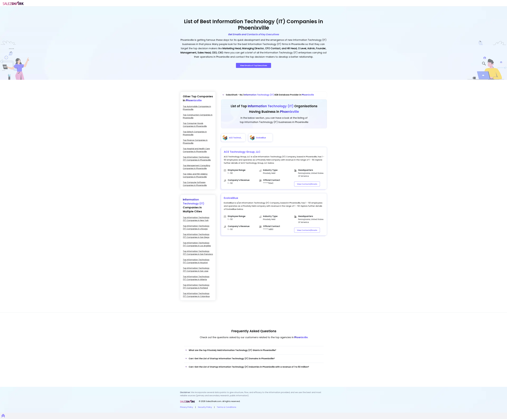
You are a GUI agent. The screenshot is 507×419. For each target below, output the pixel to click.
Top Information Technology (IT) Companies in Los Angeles (197, 244)
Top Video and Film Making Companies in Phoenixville (195, 175)
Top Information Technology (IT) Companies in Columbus (196, 295)
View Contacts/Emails (307, 184)
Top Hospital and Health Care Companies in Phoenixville (196, 150)
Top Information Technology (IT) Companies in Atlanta (196, 278)
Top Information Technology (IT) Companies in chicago (196, 227)
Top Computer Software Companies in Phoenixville (195, 184)
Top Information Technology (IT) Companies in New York (196, 219)
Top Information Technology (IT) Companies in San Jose (196, 269)
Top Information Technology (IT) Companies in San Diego (196, 236)
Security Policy (205, 407)
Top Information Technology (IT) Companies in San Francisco (198, 252)
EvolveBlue (231, 198)
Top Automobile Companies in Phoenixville (197, 108)
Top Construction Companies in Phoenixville (197, 116)
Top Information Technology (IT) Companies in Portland (196, 286)
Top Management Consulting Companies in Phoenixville (196, 167)
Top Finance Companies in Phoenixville (195, 141)
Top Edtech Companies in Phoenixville (195, 133)
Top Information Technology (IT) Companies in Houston (196, 261)
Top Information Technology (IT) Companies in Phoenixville (197, 158)
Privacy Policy (186, 407)
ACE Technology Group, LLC (242, 152)
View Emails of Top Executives (253, 65)
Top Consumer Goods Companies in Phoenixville (195, 125)
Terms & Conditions (226, 407)
